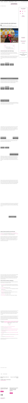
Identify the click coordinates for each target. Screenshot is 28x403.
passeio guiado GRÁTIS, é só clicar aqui (9, 336)
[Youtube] (20, 11)
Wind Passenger (3, 284)
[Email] (15, 371)
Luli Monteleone (23, 50)
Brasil (1, 335)
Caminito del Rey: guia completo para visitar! (4, 388)
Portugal (16, 334)
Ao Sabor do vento (3, 288)
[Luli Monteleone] (1, 25)
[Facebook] (3, 0)
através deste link (10, 327)
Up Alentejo (2, 287)
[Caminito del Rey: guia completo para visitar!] (5, 384)
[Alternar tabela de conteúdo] (13, 46)
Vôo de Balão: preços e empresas (10, 48)
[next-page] (2, 394)
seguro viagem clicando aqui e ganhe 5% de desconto (9, 326)
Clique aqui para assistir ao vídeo (4, 43)
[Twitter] (4, 0)
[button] (24, 2)
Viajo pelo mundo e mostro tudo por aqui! (23, 54)
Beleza (10, 391)
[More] (18, 371)
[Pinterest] (2, 0)
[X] (8, 371)
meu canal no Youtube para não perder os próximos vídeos (11, 321)
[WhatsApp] (13, 371)
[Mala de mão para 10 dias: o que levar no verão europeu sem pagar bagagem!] (14, 384)
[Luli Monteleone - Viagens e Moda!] (14, 4)
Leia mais (2, 391)
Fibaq (7, 234)
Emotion (2, 290)
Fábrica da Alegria (3, 295)
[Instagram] (1, 0)
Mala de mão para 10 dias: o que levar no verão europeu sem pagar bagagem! (14, 389)
